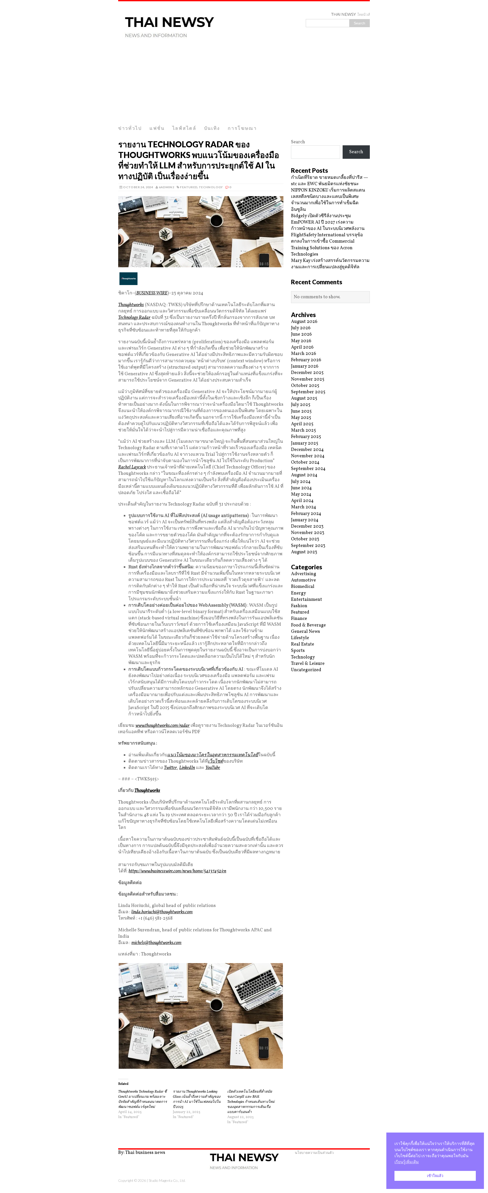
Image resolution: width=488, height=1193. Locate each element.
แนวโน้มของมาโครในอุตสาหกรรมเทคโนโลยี (212, 755)
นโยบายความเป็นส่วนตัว (314, 1152)
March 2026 (303, 354)
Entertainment (306, 599)
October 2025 (305, 386)
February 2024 (306, 514)
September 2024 (308, 469)
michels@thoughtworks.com (156, 943)
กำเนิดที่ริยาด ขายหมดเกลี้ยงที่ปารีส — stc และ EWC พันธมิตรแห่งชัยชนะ (329, 181)
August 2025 (304, 398)
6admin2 (166, 187)
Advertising (303, 574)
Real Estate (302, 644)
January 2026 (304, 366)
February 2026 (306, 360)
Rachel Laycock (132, 467)
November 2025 (307, 379)
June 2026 (301, 334)
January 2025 (304, 443)
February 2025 (306, 437)
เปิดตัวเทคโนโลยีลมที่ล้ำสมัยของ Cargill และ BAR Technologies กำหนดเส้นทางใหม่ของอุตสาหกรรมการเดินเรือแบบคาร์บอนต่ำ (250, 1101)
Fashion (299, 606)
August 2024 (304, 475)
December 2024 (307, 450)
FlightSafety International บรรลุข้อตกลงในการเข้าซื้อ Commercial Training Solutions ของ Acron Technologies (327, 245)
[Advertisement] (244, 84)
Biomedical (302, 587)
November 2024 (308, 456)
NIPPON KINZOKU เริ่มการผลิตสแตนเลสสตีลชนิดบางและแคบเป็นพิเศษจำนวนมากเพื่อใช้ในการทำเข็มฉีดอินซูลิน (328, 200)
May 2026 (301, 341)
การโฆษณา (242, 128)
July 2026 (301, 328)
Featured (188, 187)
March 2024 (303, 507)
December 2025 (307, 373)
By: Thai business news (141, 1153)
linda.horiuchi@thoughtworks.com (162, 912)
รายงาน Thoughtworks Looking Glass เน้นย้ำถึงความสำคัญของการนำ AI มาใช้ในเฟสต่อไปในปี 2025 (197, 1099)
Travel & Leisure (308, 664)
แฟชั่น (157, 128)
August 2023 (304, 552)
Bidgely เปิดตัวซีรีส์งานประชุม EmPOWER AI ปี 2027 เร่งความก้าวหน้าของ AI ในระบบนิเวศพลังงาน (327, 222)
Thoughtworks (131, 305)
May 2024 (301, 494)
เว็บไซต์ (215, 761)
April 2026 (302, 347)
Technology (211, 187)
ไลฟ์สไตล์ (184, 128)
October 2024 (305, 462)
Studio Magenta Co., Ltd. (167, 1180)
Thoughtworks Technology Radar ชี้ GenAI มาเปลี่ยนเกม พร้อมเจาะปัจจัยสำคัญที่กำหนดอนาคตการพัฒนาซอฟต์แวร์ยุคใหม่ (142, 1099)
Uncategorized (306, 670)
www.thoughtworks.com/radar (162, 726)
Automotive (303, 580)
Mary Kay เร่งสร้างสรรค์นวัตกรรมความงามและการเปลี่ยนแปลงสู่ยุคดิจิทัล (330, 264)
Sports (298, 651)
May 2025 (301, 418)
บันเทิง (212, 128)
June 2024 (301, 488)
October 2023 (305, 539)
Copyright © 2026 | (133, 1180)
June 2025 (301, 411)
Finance (299, 619)
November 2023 (307, 533)
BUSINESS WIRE (151, 293)
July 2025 (300, 405)
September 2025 (308, 392)
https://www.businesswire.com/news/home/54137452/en (177, 871)
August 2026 (304, 322)
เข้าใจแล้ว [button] (435, 1176)
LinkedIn (187, 768)
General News (305, 632)
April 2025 (302, 424)
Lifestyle (300, 638)
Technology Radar (134, 318)
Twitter (170, 768)
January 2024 (304, 520)
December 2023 (307, 526)
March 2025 (303, 430)
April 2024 (302, 501)
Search (298, 142)
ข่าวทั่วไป (130, 128)
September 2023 (308, 546)
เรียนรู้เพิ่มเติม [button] (406, 1162)
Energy (298, 593)
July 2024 (301, 482)
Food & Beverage (308, 625)
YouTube (212, 768)
